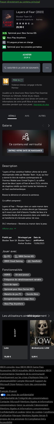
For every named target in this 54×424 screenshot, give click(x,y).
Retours (20, 384)
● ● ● (47, 68)
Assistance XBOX (43, 370)
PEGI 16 (16, 80)
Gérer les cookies (34, 411)
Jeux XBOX (20, 366)
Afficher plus (7, 228)
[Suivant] (49, 126)
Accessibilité (6, 422)
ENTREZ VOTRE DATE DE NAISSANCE (25, 151)
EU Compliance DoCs (35, 418)
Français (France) (8, 391)
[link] (15, 339)
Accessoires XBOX (9, 370)
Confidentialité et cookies (12, 411)
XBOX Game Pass (35, 366)
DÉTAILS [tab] (12, 115)
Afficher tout (33, 315)
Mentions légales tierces (34, 415)
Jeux (2, 387)
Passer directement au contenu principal (20, 1)
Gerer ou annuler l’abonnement (32, 404)
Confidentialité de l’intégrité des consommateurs (24, 397)
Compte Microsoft (25, 380)
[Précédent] (43, 126)
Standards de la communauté (29, 373)
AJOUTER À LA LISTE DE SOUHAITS (22, 67)
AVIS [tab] (27, 115)
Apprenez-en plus (41, 104)
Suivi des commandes (35, 384)
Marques (16, 415)
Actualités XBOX (26, 370)
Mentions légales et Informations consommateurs (24, 408)
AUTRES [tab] (42, 115)
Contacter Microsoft (10, 401)
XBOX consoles (7, 366)
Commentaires (7, 373)
